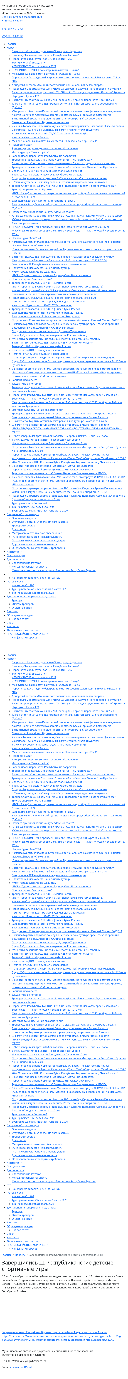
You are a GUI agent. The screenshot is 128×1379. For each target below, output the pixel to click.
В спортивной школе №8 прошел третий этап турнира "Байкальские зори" (57, 118)
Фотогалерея (15, 581)
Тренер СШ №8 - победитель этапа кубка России (41, 346)
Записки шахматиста (24, 380)
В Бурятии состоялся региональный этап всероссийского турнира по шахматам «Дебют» (66, 368)
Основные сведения (24, 518)
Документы (19, 529)
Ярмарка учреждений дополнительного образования (45, 148)
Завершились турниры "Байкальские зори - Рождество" (46, 316)
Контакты (13, 626)
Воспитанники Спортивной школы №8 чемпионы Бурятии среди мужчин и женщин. (63, 163)
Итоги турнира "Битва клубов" (30, 152)
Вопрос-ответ (20, 619)
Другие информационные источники (34, 544)
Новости (12, 47)
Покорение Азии (22, 144)
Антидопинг (14, 551)
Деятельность (15, 559)
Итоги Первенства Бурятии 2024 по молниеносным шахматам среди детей (57, 286)
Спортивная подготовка (26, 563)
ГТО (9, 574)
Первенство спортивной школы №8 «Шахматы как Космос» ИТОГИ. (53, 469)
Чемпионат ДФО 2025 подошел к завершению (40, 353)
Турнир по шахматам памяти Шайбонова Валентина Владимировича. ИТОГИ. (59, 473)
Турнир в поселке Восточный (29, 503)
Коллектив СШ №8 (23, 585)
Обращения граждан (20, 615)
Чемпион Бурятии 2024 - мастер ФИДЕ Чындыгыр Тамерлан (48, 301)
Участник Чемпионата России (30, 137)
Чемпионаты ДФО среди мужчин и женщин (38, 350)
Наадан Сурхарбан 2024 (26, 238)
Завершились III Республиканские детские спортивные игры (49, 264)
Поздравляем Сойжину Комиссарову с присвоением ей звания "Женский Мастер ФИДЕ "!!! (67, 320)
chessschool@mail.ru (22, 1367)
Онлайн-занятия (22, 607)
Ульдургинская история (26, 383)
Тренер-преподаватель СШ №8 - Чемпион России (42, 283)
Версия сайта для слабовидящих (22, 17)
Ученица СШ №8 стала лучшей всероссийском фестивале (47, 174)
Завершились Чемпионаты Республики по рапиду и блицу (47, 312)
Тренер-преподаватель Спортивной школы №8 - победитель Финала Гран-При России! (65, 167)
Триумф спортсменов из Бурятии (32, 189)
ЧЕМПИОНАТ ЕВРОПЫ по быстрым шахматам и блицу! (45, 70)
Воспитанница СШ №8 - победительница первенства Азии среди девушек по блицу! (63, 256)
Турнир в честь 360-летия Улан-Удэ (33, 507)
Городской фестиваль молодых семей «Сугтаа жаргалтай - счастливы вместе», (60, 178)
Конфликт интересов (24, 637)
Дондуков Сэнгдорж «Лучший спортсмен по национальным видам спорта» (58, 85)
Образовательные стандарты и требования (39, 548)
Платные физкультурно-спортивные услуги (38, 540)
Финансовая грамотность (23, 630)
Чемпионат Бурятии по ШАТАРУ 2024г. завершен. (42, 305)
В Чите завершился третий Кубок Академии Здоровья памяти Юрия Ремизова (60, 436)
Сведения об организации (23, 514)
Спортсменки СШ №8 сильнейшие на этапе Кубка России (47, 171)
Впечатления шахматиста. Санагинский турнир (41, 268)
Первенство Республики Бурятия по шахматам (40, 122)
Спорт (10, 622)
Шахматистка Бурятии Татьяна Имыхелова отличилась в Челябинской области (60, 424)
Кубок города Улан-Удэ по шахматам (34, 271)
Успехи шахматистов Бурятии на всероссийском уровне (46, 439)
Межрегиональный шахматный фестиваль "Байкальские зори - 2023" (54, 141)
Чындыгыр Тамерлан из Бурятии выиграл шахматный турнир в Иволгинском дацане (63, 357)
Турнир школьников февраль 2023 (33, 592)
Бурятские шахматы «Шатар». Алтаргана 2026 (40, 510)
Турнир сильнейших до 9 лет (29, 62)
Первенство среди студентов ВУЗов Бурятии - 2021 (43, 59)
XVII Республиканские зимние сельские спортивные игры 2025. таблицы (56, 339)
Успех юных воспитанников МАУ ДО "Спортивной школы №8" (50, 133)
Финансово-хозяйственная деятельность (37, 536)
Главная (12, 44)
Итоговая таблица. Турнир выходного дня (37, 409)
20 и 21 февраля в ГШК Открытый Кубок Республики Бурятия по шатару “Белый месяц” (65, 462)
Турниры (17, 600)
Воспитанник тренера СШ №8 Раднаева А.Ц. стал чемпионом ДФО (52, 342)
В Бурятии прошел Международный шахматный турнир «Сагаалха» (53, 465)
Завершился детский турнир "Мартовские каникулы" (44, 200)
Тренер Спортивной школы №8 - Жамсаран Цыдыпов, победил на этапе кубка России (64, 185)
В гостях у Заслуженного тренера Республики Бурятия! (45, 55)
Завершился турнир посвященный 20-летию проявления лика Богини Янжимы (60, 417)
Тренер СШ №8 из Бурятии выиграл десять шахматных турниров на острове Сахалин (64, 413)
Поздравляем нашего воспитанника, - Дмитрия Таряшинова (49, 331)
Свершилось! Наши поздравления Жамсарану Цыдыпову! (47, 51)
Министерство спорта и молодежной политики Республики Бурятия (54, 570)
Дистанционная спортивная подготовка (31, 596)
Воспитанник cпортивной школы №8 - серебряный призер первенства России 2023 (63, 100)
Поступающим (16, 555)
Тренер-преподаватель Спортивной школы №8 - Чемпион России (52, 159)
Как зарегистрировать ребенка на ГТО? (36, 578)
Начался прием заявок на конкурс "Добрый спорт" (43, 212)
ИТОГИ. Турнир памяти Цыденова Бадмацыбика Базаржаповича (51, 275)
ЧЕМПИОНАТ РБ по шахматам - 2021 (34, 66)
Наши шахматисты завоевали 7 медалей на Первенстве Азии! (49, 443)
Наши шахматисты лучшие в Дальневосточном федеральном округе (54, 297)
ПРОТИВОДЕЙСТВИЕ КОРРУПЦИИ (27, 634)
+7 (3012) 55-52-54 (12, 20)
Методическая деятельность (29, 566)
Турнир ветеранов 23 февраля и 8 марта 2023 (39, 589)
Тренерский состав (23, 525)
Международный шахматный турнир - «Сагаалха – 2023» (46, 73)
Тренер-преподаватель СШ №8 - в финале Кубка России (46, 309)
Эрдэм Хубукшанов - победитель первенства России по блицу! (50, 335)
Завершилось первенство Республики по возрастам (44, 156)
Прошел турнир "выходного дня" (32, 279)
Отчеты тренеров (23, 604)
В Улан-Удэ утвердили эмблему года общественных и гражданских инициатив (59, 182)
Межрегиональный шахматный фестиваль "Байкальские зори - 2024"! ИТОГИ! (59, 260)
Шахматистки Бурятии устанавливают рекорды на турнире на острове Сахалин (60, 421)
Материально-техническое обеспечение (37, 533)
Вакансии (12, 611)
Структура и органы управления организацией (40, 522)
